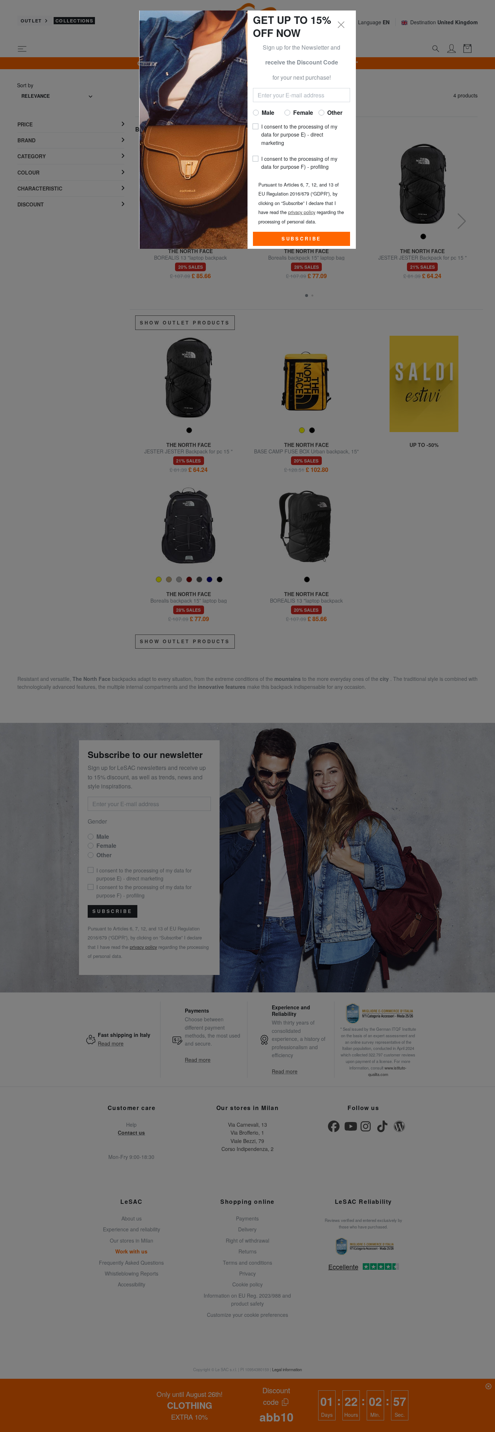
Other (334, 112)
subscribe (302, 238)
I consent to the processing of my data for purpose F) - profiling (299, 162)
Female (303, 112)
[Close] (341, 25)
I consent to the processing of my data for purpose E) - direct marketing (299, 134)
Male (268, 112)
